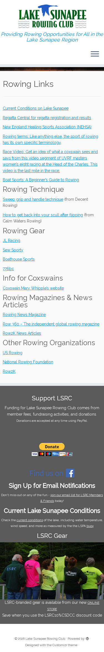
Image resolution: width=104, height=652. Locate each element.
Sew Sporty (13, 250)
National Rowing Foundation (28, 362)
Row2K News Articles (22, 333)
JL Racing (11, 240)
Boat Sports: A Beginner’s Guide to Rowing (41, 180)
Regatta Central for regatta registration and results (47, 118)
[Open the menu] (95, 54)
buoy (90, 526)
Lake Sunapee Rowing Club (45, 639)
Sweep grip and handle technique (33, 199)
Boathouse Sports (19, 259)
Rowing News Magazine (24, 314)
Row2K (9, 371)
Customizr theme (64, 645)
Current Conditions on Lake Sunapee (36, 108)
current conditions (30, 520)
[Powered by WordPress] (87, 638)
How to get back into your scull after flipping (43, 215)
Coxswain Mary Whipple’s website (33, 288)
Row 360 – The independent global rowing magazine (51, 324)
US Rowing (12, 352)
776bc (8, 268)
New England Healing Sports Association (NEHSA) (47, 127)
